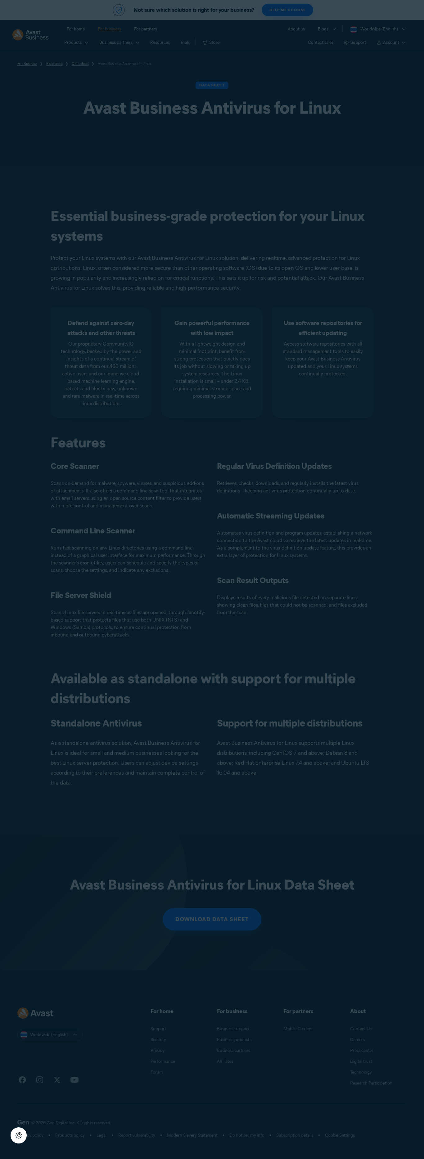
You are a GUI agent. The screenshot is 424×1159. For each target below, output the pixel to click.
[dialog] (212, 579)
